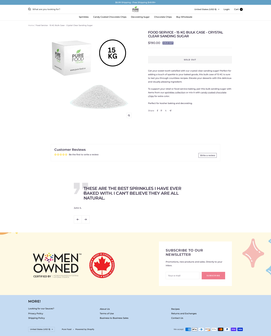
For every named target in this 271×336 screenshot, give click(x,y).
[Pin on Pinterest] (161, 111)
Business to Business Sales (114, 318)
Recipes (175, 309)
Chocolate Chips (163, 17)
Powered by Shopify (84, 329)
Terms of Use (107, 313)
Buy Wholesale (184, 17)
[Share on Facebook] (157, 111)
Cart (238, 9)
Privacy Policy (35, 313)
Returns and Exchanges (184, 313)
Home (31, 25)
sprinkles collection (175, 92)
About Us (105, 309)
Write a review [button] (207, 155)
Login (227, 9)
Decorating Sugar (140, 17)
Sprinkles (84, 17)
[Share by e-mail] (170, 111)
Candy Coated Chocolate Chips (109, 17)
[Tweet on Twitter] (166, 111)
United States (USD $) (205, 9)
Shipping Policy (36, 318)
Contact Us (177, 318)
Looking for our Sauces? (41, 308)
